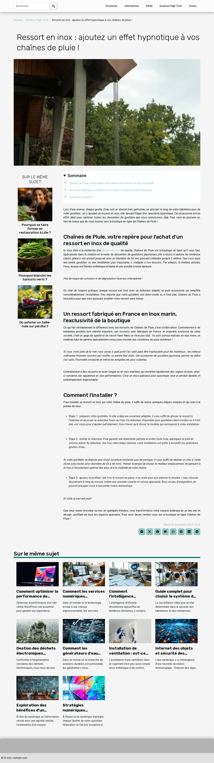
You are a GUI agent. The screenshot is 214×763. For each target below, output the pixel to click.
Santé (149, 6)
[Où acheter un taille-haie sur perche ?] (35, 301)
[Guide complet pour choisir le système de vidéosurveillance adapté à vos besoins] (176, 574)
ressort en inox (111, 250)
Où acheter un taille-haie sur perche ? (35, 324)
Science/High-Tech (170, 6)
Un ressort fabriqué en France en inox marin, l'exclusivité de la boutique (110, 190)
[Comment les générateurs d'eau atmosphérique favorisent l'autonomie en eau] (84, 630)
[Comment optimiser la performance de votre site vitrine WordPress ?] (37, 574)
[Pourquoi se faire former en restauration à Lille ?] (35, 204)
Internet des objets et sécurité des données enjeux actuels (174, 656)
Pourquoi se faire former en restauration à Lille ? (35, 228)
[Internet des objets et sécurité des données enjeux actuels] (176, 630)
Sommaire (77, 175)
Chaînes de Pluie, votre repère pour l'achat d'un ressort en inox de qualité (111, 183)
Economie (111, 6)
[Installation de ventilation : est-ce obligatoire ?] (130, 630)
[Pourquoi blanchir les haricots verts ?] (35, 255)
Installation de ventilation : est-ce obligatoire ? (127, 653)
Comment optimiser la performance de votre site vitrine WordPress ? (37, 599)
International (131, 6)
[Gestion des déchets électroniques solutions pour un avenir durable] (37, 630)
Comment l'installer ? (81, 197)
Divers (193, 6)
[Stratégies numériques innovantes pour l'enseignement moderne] (84, 687)
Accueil (18, 20)
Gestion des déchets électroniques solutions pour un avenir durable (36, 656)
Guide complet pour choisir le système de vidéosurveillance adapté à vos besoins (175, 599)
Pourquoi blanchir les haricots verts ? (35, 277)
